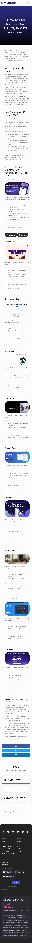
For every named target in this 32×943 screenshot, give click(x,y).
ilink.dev (12, 892)
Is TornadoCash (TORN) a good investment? (13, 779)
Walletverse (8, 197)
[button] (28, 3)
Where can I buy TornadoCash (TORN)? (15, 789)
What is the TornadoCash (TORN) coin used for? (15, 798)
